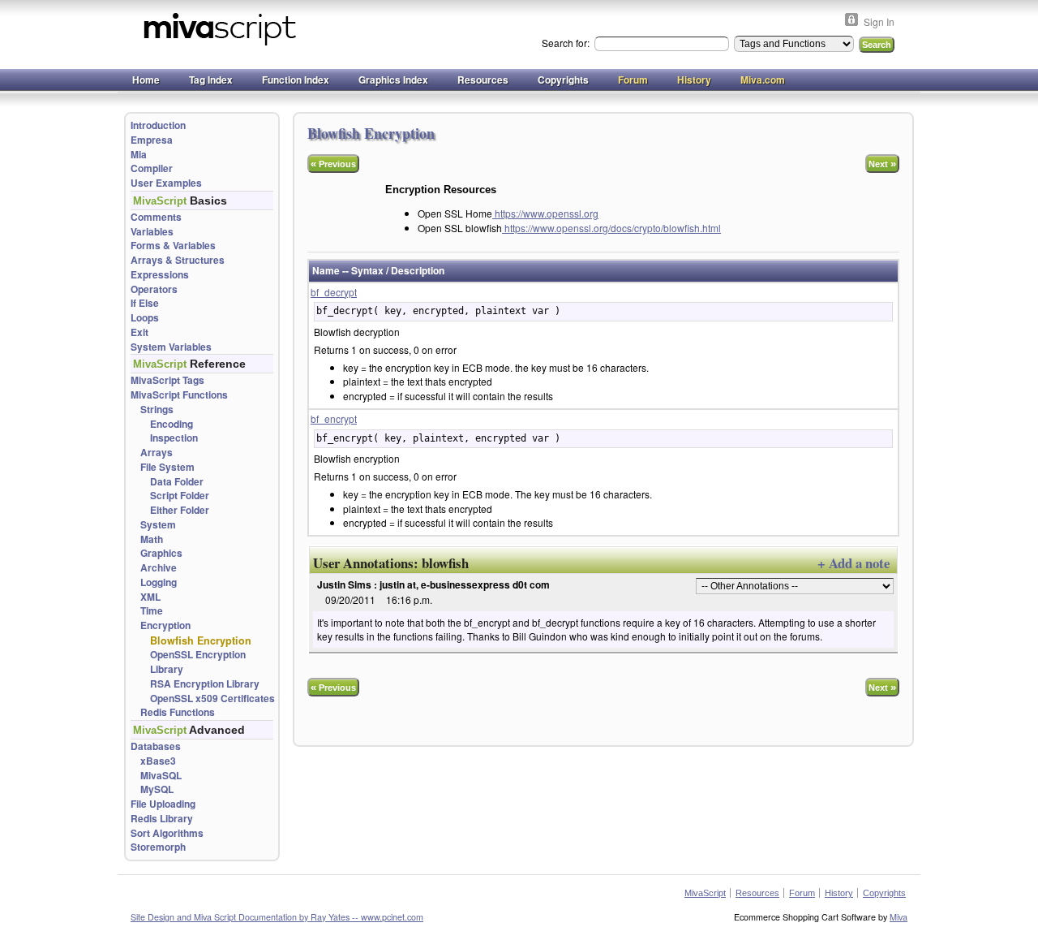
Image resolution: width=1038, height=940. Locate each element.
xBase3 (158, 761)
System (158, 525)
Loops (145, 318)
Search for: (567, 43)
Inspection (174, 438)
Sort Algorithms (167, 833)
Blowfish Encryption (200, 640)
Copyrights (563, 79)
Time (151, 611)
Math (151, 539)
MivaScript (705, 893)
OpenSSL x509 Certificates (212, 698)
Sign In (879, 21)
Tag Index (211, 79)
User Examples (166, 183)
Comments (156, 217)
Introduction (158, 125)
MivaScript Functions (179, 395)
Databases (156, 746)
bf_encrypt (334, 418)
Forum (633, 79)
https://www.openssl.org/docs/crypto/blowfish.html (611, 228)
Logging (158, 582)
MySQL (157, 789)
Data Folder (177, 482)
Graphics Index (393, 79)
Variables (152, 232)
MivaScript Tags (167, 380)
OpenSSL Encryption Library (198, 662)
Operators (154, 289)
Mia (139, 155)
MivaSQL (161, 776)
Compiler (152, 168)
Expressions (160, 275)
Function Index (295, 79)
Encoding (171, 424)
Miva (898, 917)
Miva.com (762, 79)
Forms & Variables (173, 245)
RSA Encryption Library (205, 684)
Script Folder (179, 495)
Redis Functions (177, 712)
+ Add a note (853, 563)
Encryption (165, 625)
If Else (145, 303)
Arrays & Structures (178, 260)
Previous (333, 163)
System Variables (171, 347)
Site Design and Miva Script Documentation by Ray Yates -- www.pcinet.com (277, 917)
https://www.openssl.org (545, 213)
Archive (158, 568)
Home (146, 79)
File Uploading (163, 804)
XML (150, 597)
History (694, 79)
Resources (482, 79)
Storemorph (158, 847)
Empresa (152, 140)
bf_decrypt (334, 292)
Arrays (156, 452)
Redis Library (162, 819)
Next (882, 163)
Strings (157, 409)
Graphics (161, 553)
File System (167, 467)
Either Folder (179, 510)
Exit (139, 332)
